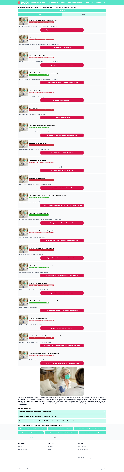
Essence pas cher (22, 449)
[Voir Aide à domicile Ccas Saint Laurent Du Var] (62, 24)
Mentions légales (82, 446)
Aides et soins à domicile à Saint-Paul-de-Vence (90, 429)
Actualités (99, 2)
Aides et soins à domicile (31, 438)
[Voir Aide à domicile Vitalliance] (62, 147)
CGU (79, 452)
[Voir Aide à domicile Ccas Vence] (62, 287)
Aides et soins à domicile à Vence (92, 433)
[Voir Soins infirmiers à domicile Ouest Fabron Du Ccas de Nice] (62, 200)
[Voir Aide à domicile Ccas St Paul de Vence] (62, 252)
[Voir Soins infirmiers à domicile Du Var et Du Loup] (62, 77)
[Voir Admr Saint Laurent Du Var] (62, 59)
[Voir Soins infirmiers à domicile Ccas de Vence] (62, 270)
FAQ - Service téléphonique (85, 458)
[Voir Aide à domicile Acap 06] (62, 182)
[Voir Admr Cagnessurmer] (62, 42)
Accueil (20, 438)
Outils (49, 449)
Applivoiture (21, 446)
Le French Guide (22, 455)
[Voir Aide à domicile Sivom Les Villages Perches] (62, 235)
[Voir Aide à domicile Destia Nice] (62, 322)
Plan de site (51, 455)
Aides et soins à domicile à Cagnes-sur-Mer (32, 429)
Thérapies (88, 2)
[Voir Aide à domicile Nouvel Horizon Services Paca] (62, 357)
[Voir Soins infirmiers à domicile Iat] (62, 217)
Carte (84, 14)
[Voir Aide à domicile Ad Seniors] (62, 165)
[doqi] (23, 2)
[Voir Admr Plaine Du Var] (62, 94)
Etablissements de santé (56, 2)
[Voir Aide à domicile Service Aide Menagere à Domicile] (62, 340)
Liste (39, 14)
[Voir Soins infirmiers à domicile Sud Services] (62, 129)
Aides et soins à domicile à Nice (30, 433)
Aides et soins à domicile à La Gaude (61, 429)
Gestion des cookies (83, 449)
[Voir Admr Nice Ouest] (62, 112)
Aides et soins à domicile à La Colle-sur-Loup (61, 433)
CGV (79, 455)
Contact (50, 452)
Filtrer (63, 11)
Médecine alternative (74, 2)
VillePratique (21, 452)
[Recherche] (105, 2)
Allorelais (20, 458)
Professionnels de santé (38, 2)
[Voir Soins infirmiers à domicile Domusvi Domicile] (62, 305)
